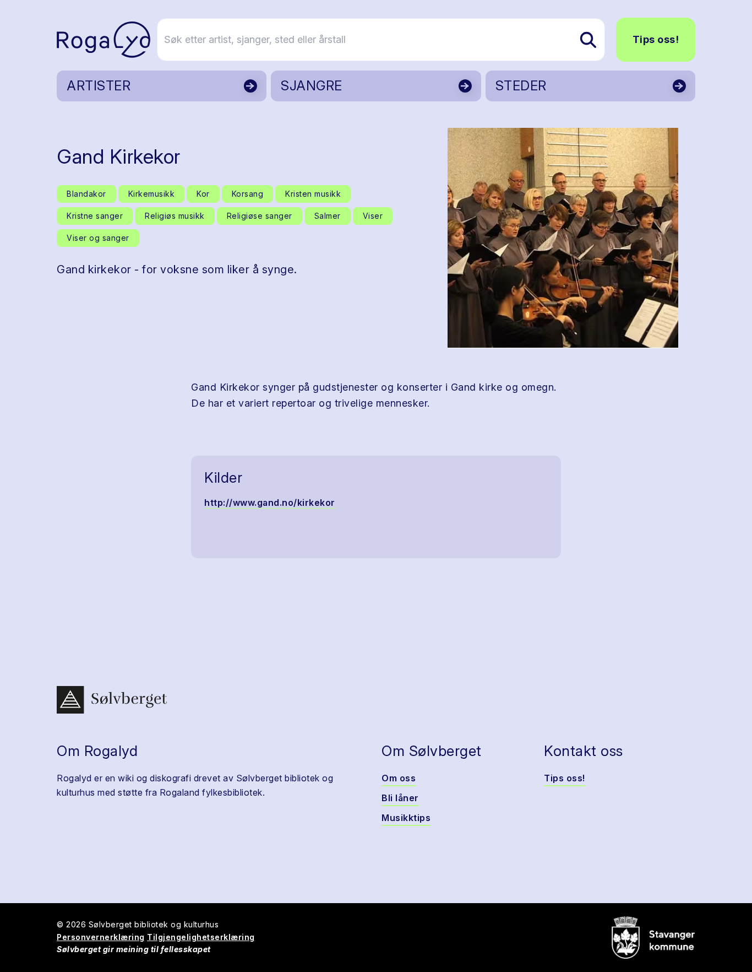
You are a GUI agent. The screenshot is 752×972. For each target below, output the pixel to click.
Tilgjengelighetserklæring (201, 937)
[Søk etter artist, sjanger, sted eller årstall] (588, 39)
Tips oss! (656, 39)
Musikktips (406, 817)
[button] (563, 238)
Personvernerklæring (101, 937)
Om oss (399, 778)
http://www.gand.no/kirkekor (269, 502)
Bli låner (400, 797)
